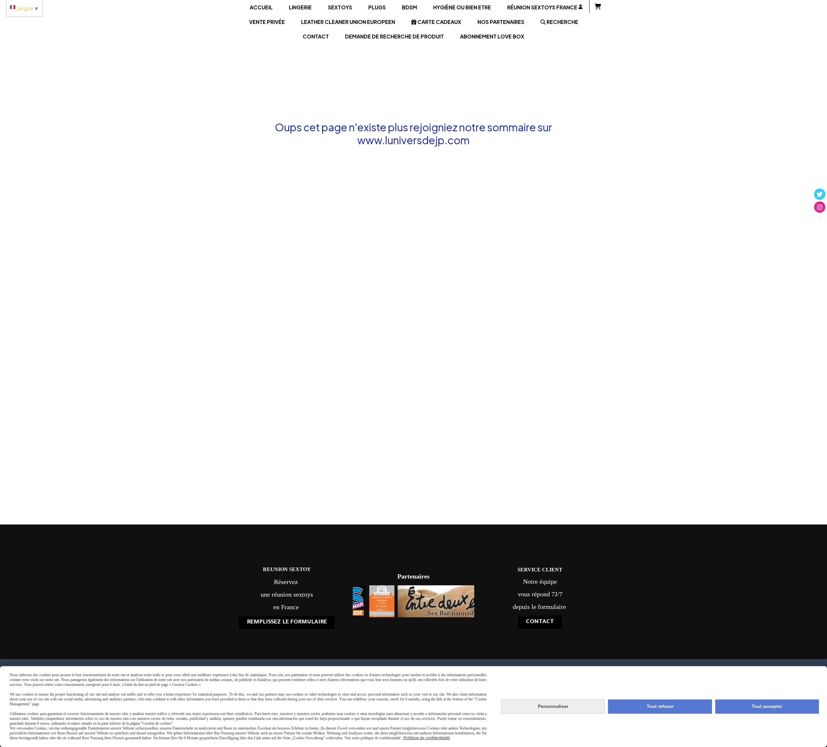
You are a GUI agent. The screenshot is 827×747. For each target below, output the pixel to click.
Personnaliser (553, 706)
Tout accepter (767, 706)
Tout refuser (660, 706)
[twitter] (819, 194)
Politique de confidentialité (426, 738)
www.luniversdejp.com (413, 140)
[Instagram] (819, 207)
